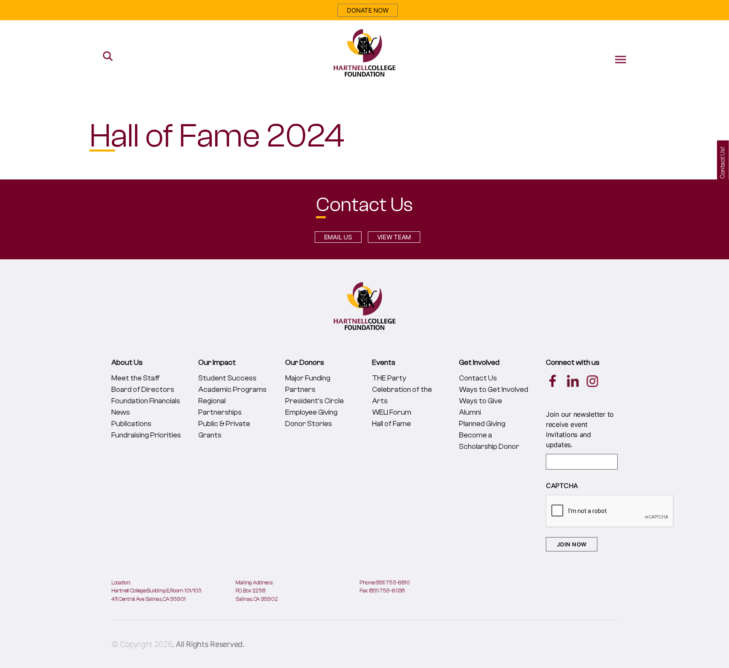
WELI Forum (391, 412)
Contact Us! (722, 163)
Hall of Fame (391, 423)
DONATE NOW (367, 10)
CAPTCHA (562, 485)
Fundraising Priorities (146, 435)
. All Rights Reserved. (208, 644)
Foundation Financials (145, 400)
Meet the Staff (135, 378)
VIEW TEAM (394, 237)
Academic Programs (232, 389)
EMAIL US (338, 237)
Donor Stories (308, 423)
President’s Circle (314, 400)
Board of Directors (142, 389)
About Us (127, 362)
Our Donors (304, 362)
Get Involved (479, 362)
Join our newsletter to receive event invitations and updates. (580, 429)
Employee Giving (311, 412)
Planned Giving (482, 423)
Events (383, 362)
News (120, 412)
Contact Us (478, 378)
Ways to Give (480, 400)
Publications (131, 423)
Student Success (227, 378)
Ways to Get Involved (493, 389)
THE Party (389, 378)
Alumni (470, 412)
